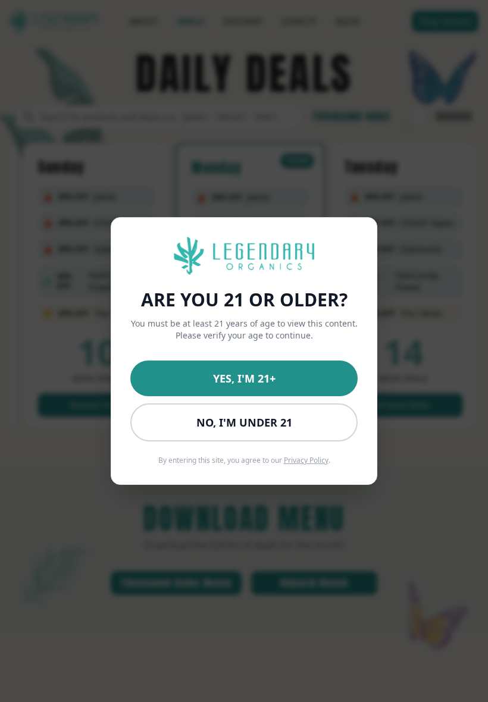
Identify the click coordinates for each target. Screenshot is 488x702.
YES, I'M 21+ (244, 378)
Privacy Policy (306, 460)
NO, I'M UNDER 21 (244, 422)
